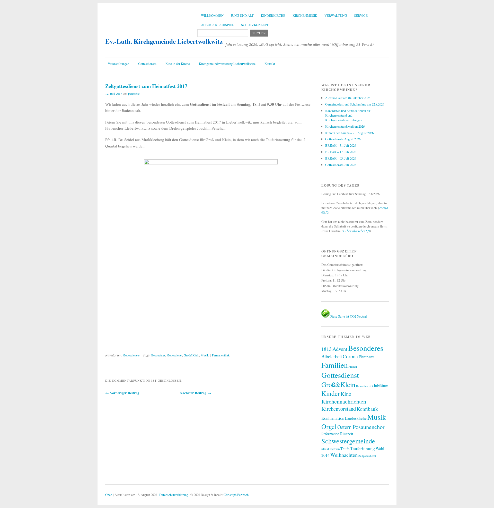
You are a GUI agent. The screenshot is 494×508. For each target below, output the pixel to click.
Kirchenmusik (305, 15)
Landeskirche (356, 418)
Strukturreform (330, 449)
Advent (339, 348)
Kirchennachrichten (343, 401)
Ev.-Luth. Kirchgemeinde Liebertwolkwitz (164, 41)
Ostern (344, 427)
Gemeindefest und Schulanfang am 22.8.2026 (354, 104)
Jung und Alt (242, 15)
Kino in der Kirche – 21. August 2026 (349, 132)
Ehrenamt (366, 356)
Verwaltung (335, 15)
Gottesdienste (147, 63)
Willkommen (212, 15)
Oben (108, 494)
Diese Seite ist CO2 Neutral (348, 316)
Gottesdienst (174, 355)
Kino (346, 393)
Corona (350, 356)
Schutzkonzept (255, 24)
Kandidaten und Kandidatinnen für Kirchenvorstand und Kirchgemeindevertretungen (347, 115)
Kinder (330, 393)
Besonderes (158, 355)
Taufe (344, 448)
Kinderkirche (273, 15)
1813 (326, 349)
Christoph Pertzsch (236, 494)
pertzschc (133, 93)
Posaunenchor (368, 427)
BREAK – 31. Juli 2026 (340, 145)
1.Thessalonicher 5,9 (356, 231)
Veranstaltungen (118, 63)
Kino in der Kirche (177, 63)
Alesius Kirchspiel (217, 24)
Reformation (330, 433)
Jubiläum (381, 385)
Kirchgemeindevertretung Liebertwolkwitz (227, 63)
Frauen (352, 366)
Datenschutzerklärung (173, 494)
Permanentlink (221, 355)
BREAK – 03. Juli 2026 (340, 158)
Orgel (329, 426)
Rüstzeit (346, 433)
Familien (334, 365)
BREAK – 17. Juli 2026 (340, 152)
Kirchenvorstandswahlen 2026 (345, 126)
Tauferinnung (362, 448)
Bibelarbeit (331, 356)
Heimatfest (362, 386)
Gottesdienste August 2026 (342, 139)
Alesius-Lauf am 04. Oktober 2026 (347, 97)
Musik (205, 355)
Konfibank (367, 409)
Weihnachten (344, 454)
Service (361, 15)
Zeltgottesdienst (367, 456)
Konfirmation (332, 418)
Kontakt (269, 63)
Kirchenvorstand (338, 408)
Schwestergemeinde (348, 440)
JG (371, 386)
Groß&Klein (191, 355)
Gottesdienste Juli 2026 (340, 164)
